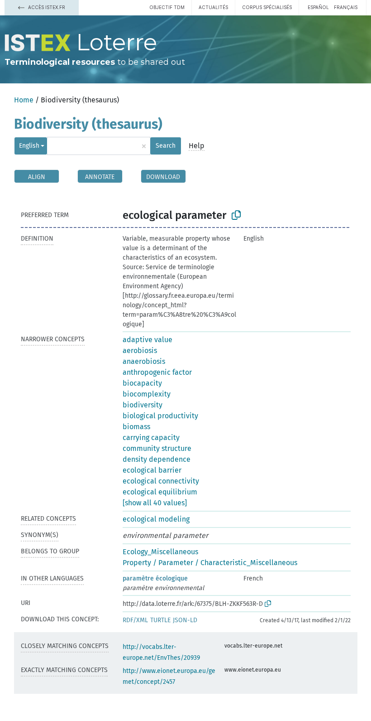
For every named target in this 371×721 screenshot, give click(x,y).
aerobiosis (140, 350)
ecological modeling (156, 519)
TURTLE (160, 620)
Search (166, 146)
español (318, 7)
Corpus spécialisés (267, 7)
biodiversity (142, 405)
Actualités (213, 7)
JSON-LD (185, 620)
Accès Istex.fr (46, 7)
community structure (157, 448)
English (29, 146)
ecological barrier (152, 470)
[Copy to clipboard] (236, 215)
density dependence (156, 459)
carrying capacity (151, 437)
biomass (136, 426)
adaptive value (147, 339)
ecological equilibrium (160, 492)
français (345, 7)
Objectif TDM (167, 7)
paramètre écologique (155, 578)
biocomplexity (147, 394)
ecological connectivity (161, 481)
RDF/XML (135, 620)
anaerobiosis (144, 361)
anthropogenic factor (157, 372)
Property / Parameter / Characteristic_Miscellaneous (210, 562)
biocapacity (142, 383)
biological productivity (160, 415)
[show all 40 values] (155, 502)
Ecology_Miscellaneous (160, 551)
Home (23, 100)
